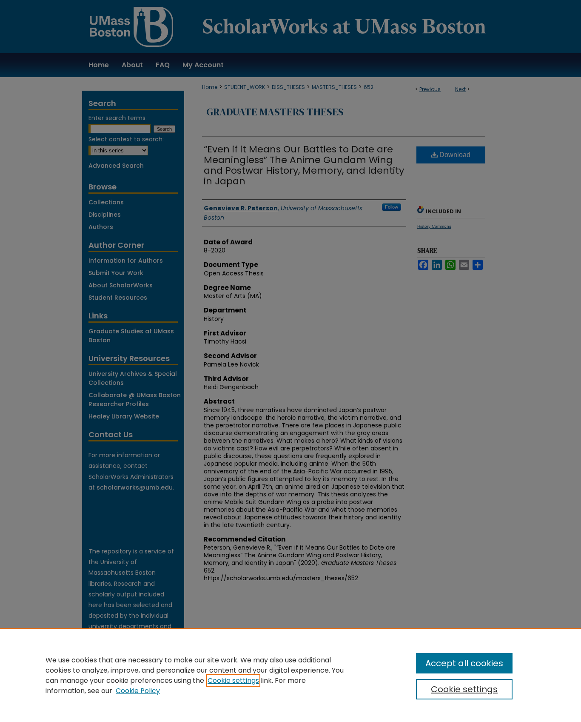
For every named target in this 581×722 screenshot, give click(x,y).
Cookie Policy (138, 691)
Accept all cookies (464, 663)
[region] (290, 675)
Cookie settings (233, 680)
